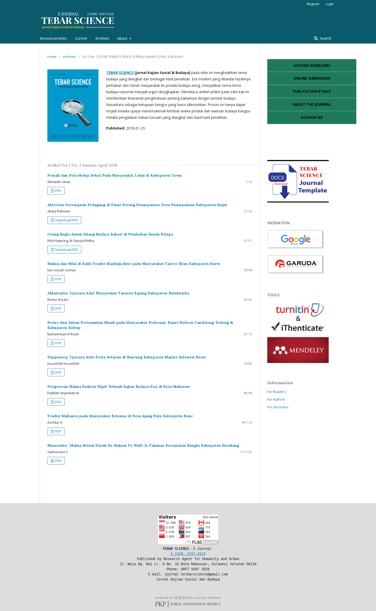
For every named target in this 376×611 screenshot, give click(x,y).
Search (325, 38)
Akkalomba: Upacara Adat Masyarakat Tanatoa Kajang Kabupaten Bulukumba (118, 293)
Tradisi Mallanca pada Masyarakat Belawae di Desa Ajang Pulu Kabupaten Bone (120, 416)
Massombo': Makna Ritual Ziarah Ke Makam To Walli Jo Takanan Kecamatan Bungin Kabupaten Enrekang (143, 445)
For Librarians (278, 407)
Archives (102, 38)
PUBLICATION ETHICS (312, 91)
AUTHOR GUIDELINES (311, 65)
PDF (57, 190)
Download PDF (66, 220)
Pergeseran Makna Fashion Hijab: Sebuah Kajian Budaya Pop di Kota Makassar (118, 386)
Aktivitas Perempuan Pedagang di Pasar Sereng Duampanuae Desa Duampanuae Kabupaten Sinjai (137, 204)
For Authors (276, 399)
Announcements (53, 38)
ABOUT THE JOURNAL (312, 104)
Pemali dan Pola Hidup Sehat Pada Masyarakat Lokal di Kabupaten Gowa (114, 175)
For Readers (276, 391)
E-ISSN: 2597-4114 (188, 554)
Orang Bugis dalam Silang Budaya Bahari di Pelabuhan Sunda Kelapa (110, 234)
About (122, 38)
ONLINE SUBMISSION (312, 78)
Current (81, 38)
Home (52, 56)
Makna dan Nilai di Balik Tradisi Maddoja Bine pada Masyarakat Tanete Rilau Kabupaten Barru (133, 263)
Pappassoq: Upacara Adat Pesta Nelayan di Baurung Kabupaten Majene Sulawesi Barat (126, 357)
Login (330, 4)
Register (313, 4)
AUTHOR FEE (312, 117)
